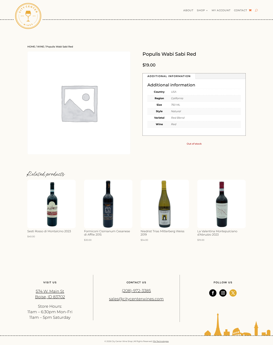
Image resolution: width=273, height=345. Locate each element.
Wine (40, 46)
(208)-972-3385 (136, 290)
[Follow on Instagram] (223, 293)
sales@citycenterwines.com (136, 298)
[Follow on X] (233, 293)
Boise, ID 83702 (50, 296)
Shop (201, 10)
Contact (240, 10)
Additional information (169, 76)
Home (31, 46)
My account (221, 10)
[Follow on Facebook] (212, 293)
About (188, 10)
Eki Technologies (161, 341)
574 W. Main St (50, 291)
